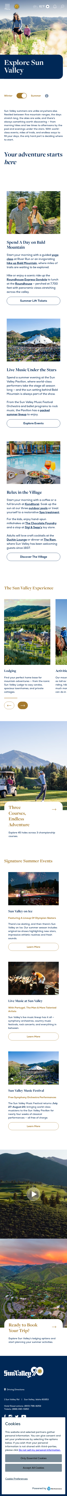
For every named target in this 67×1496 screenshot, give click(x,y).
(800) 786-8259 (32, 1406)
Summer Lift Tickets (33, 301)
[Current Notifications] (55, 6)
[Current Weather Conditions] (47, 6)
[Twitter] (17, 1416)
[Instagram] (10, 1416)
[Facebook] (5, 1416)
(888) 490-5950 (20, 1409)
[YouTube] (23, 1416)
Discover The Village (33, 557)
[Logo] (17, 6)
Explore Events (33, 423)
